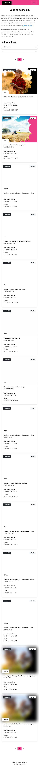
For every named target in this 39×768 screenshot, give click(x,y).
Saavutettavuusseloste (19, 762)
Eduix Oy (18, 764)
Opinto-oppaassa (27, 25)
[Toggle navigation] (34, 2)
